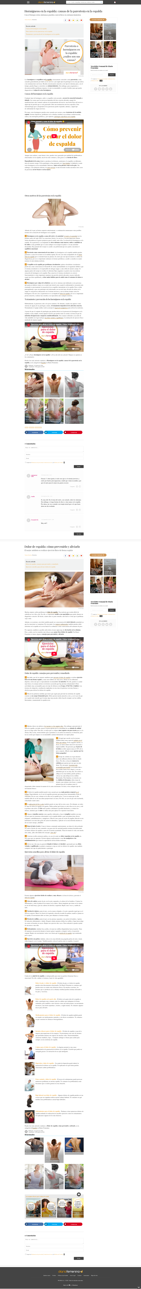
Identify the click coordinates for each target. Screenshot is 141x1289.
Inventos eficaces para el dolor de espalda (48, 1031)
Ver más (79, 534)
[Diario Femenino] (46, 3)
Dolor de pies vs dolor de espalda (45, 983)
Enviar (78, 466)
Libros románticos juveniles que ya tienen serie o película (96, 54)
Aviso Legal (72, 1275)
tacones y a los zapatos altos (55, 726)
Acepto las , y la (45, 462)
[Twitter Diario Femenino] (107, 89)
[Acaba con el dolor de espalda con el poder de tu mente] (34, 423)
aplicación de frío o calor (36, 804)
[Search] (101, 2)
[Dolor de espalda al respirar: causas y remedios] (74, 397)
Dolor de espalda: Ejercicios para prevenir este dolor (53, 420)
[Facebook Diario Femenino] (95, 89)
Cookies (54, 1275)
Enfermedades (38, 427)
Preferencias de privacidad (37, 462)
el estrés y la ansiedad (70, 236)
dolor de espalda (65, 293)
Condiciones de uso (48, 462)
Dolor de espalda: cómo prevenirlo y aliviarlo (32, 394)
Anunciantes (86, 1275)
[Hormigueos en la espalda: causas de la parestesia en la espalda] (34, 1189)
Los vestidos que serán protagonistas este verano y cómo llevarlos (110, 54)
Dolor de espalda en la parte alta (45, 999)
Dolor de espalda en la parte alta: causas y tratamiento (53, 394)
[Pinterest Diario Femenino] (99, 89)
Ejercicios (31, 427)
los (45, 726)
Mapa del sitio (94, 1275)
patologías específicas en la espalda (64, 116)
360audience (75, 1285)
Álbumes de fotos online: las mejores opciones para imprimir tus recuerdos (96, 36)
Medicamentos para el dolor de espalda (47, 1015)
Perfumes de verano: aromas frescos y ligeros (109, 37)
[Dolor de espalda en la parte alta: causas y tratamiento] (54, 397)
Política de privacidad (63, 1275)
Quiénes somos (46, 1275)
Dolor (26, 427)
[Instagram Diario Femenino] (103, 89)
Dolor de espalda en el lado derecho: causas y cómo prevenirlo (33, 1151)
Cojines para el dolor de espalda (45, 1047)
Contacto (79, 1275)
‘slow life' (53, 832)
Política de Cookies (58, 462)
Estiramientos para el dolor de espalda (47, 1111)
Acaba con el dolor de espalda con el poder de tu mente (33, 420)
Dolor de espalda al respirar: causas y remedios (73, 394)
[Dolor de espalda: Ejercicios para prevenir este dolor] (54, 423)
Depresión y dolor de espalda (44, 1063)
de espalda (62, 677)
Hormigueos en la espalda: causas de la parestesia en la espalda (33, 1185)
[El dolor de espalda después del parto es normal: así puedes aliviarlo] (74, 423)
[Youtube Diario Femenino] (110, 89)
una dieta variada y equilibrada (54, 318)
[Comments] (81, 20)
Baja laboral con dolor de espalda (46, 1095)
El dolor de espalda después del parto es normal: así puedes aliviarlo (74, 420)
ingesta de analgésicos (61, 308)
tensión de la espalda (65, 933)
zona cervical (51, 167)
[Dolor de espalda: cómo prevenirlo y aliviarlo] (34, 397)
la (46, 79)
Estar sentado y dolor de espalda (45, 1079)
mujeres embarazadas (61, 624)
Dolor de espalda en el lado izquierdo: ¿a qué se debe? (73, 1151)
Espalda (43, 363)
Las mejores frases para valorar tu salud (37, 1196)
